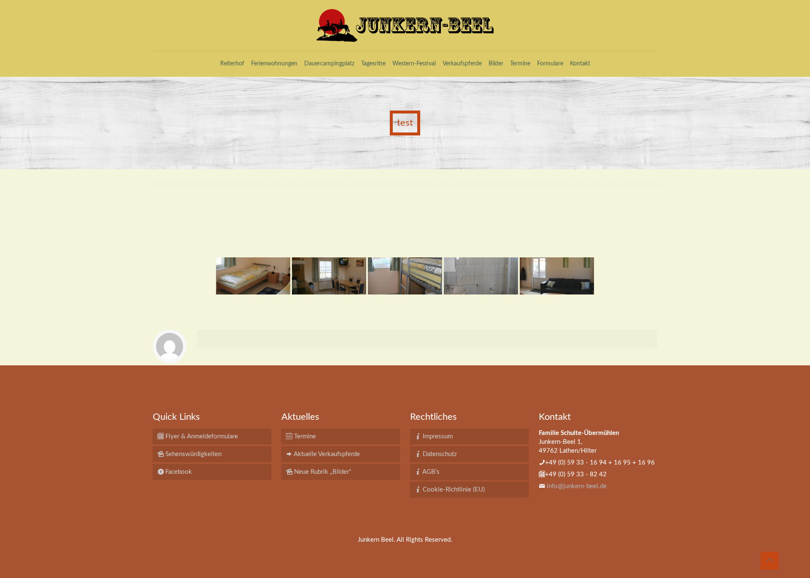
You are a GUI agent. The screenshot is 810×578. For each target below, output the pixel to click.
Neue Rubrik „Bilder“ (321, 472)
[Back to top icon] (769, 561)
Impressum (437, 436)
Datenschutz (439, 454)
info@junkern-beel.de (577, 486)
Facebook (178, 472)
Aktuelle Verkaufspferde (326, 454)
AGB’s (430, 472)
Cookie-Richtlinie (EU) (453, 489)
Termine (304, 436)
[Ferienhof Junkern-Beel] (405, 25)
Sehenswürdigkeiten (192, 454)
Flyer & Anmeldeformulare (201, 436)
